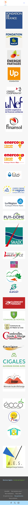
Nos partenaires (18, 496)
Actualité (6, 491)
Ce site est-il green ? (19, 480)
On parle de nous (8, 496)
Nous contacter (13, 498)
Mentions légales (7, 480)
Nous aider (18, 493)
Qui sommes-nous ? (16, 491)
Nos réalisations (9, 493)
